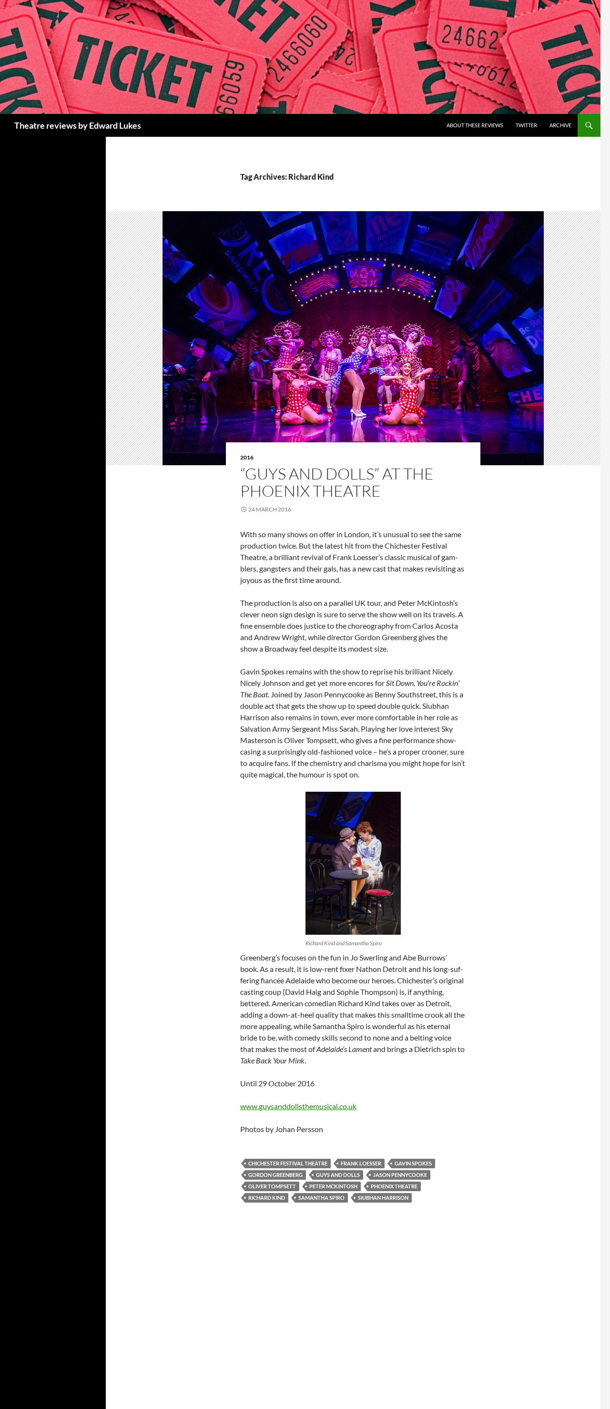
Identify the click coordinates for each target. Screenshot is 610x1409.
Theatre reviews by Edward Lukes (77, 125)
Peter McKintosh (333, 1186)
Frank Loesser (361, 1163)
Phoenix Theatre (394, 1186)
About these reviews (475, 125)
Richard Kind (266, 1198)
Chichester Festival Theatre (287, 1163)
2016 (247, 457)
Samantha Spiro (321, 1198)
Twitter (526, 125)
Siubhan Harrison (383, 1198)
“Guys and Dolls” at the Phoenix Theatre (337, 482)
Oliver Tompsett (272, 1186)
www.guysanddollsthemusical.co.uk (298, 1106)
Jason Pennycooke (400, 1175)
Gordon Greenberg (275, 1175)
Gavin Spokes (413, 1163)
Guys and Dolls (338, 1175)
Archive (560, 125)
